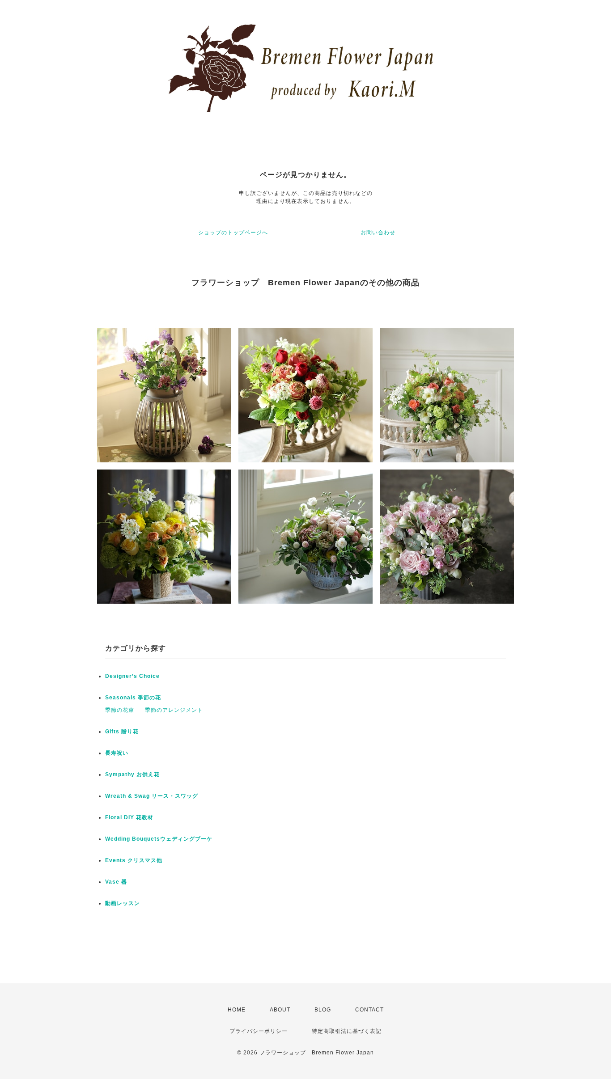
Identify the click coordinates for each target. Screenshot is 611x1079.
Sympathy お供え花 (132, 774)
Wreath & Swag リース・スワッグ (151, 796)
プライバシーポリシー (258, 1031)
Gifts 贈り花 (122, 731)
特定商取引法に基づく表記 (347, 1031)
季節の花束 (119, 710)
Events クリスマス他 (133, 860)
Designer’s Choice (132, 676)
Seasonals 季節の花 (133, 697)
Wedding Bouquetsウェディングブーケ (158, 839)
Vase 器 (116, 882)
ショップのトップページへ (233, 232)
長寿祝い (116, 753)
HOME (237, 1010)
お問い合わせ (378, 232)
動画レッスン (122, 903)
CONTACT (369, 1010)
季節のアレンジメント (174, 710)
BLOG (322, 1010)
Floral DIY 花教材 (129, 817)
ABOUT (280, 1010)
